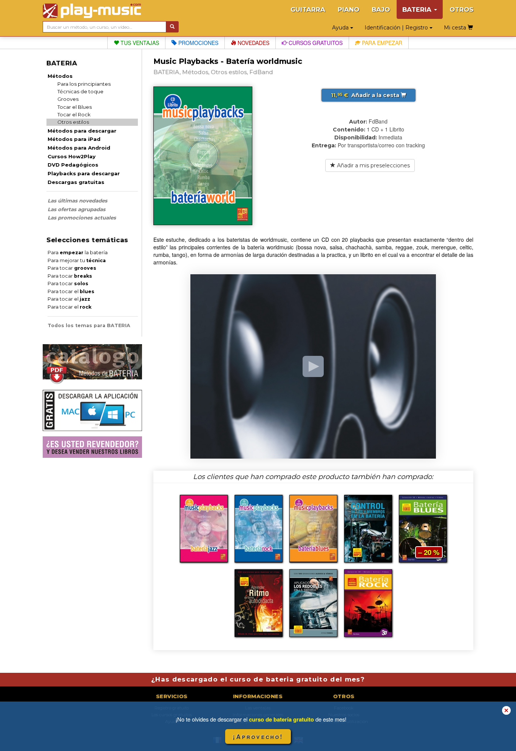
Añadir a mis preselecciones (372, 165)
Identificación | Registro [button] (397, 27)
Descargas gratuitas (76, 182)
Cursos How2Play (72, 156)
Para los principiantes (84, 84)
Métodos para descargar (82, 131)
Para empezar (381, 42)
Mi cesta (456, 27)
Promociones (197, 42)
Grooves (68, 99)
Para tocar (72, 268)
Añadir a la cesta (366, 95)
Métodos (60, 76)
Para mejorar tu (77, 260)
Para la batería (78, 252)
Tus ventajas (139, 42)
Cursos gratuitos (315, 42)
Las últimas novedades (77, 201)
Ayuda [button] (341, 27)
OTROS (461, 9)
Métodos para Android (79, 148)
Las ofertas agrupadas (76, 209)
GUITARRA (307, 9)
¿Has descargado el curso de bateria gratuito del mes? (258, 679)
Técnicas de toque (80, 91)
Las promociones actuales (82, 218)
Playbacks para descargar (84, 173)
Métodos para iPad (74, 139)
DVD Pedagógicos (73, 165)
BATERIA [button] (417, 9)
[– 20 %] (422, 528)
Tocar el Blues (74, 107)
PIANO (348, 9)
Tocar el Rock (74, 114)
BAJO (381, 9)
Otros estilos (73, 122)
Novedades (252, 42)
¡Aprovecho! (258, 736)
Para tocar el (71, 291)
